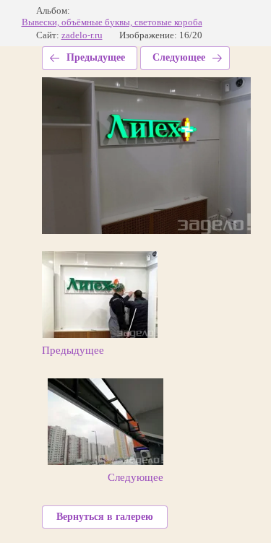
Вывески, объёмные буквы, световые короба (112, 22)
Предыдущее (95, 57)
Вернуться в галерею (104, 516)
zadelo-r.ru (82, 35)
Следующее (178, 57)
